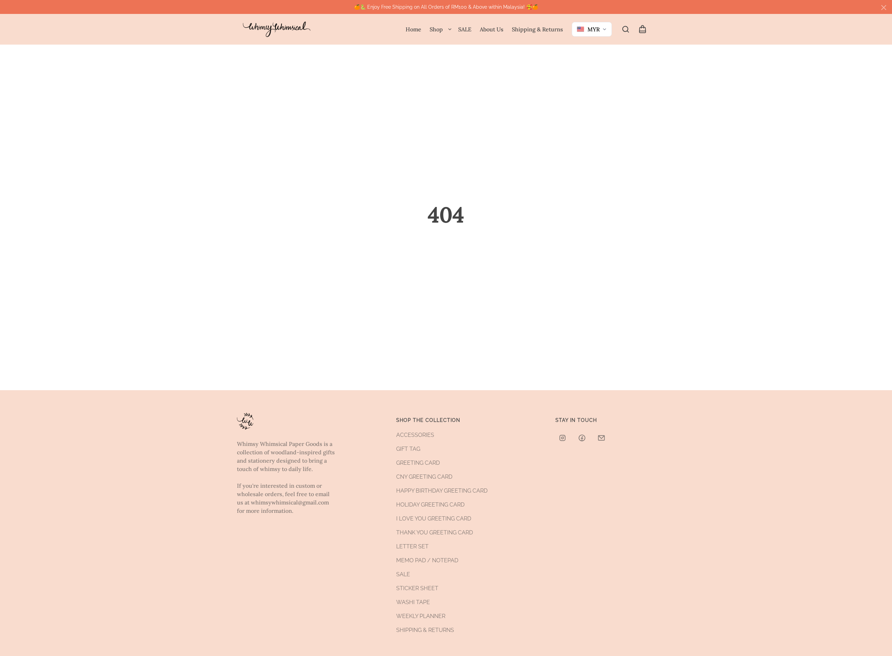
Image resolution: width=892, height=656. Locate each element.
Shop (436, 29)
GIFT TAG (408, 449)
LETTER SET (412, 546)
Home (413, 29)
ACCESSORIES (415, 435)
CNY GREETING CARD (424, 476)
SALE (464, 29)
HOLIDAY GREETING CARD (430, 504)
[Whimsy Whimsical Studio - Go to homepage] (277, 29)
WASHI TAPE (413, 602)
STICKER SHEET (417, 588)
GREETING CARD (418, 463)
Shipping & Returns (537, 29)
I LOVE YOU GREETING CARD (433, 518)
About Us (491, 29)
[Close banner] (883, 7)
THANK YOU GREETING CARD (434, 532)
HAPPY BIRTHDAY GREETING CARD (441, 490)
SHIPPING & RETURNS (425, 630)
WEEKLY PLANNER (420, 616)
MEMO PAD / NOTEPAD (427, 560)
